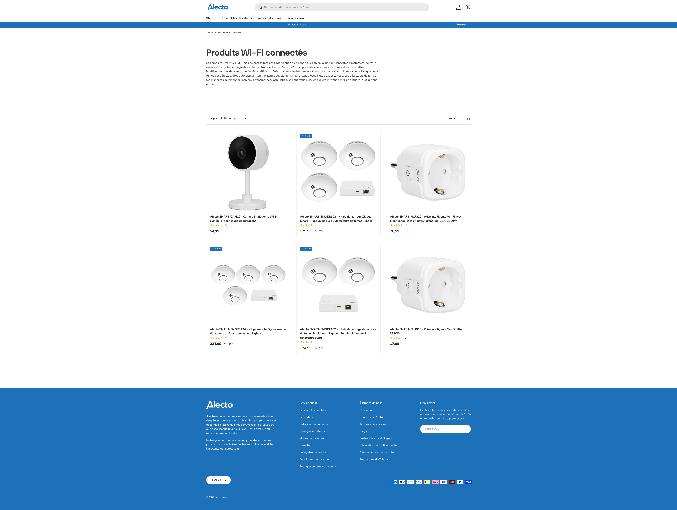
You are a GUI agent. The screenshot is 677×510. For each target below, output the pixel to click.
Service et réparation (313, 410)
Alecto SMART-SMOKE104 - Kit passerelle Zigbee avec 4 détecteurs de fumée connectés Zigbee (248, 331)
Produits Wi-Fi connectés (229, 32)
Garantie (305, 445)
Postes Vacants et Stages (375, 438)
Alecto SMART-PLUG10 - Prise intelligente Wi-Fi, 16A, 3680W (426, 331)
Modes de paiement (312, 438)
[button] (468, 7)
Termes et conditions (372, 424)
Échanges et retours (312, 431)
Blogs (363, 431)
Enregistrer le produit (313, 452)
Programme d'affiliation (374, 459)
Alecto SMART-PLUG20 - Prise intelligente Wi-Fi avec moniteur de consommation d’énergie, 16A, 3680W (426, 219)
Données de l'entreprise (374, 417)
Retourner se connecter (315, 424)
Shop (209, 18)
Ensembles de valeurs (237, 18)
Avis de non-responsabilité (376, 452)
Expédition (306, 417)
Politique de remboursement (318, 466)
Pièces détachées (269, 18)
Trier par (211, 118)
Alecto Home (220, 497)
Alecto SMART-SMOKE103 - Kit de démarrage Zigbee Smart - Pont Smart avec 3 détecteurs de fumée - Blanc (336, 219)
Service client (295, 18)
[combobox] (342, 7)
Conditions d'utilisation (314, 459)
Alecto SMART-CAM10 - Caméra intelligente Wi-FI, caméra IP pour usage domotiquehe (244, 219)
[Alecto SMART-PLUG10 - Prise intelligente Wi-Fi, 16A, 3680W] (428, 285)
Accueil (210, 32)
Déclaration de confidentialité (378, 445)
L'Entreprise (367, 410)
